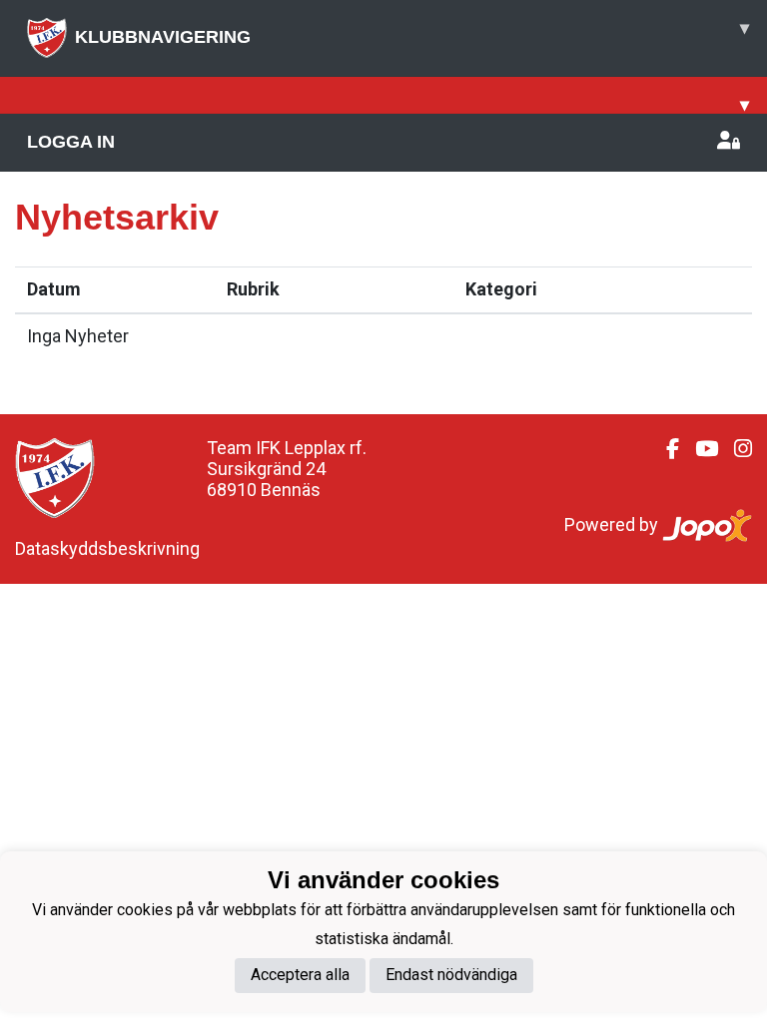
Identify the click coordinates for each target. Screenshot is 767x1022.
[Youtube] (698, 449)
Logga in (71, 142)
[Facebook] (664, 449)
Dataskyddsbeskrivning (107, 548)
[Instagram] (735, 449)
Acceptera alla (300, 974)
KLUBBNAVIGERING (412, 32)
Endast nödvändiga (451, 974)
